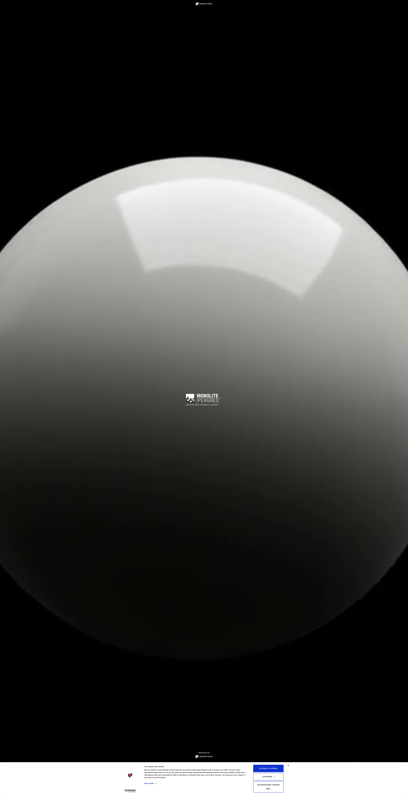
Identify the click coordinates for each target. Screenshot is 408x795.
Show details (149, 783)
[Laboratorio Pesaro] (204, 4)
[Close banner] (288, 767)
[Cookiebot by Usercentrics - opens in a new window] (130, 790)
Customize (267, 777)
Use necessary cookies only (268, 787)
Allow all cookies (268, 768)
